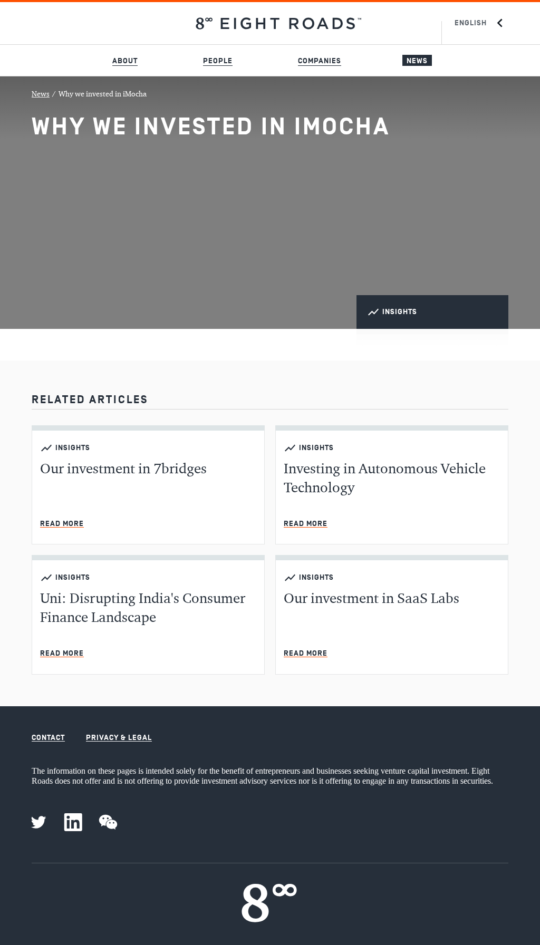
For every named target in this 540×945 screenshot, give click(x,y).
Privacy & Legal (119, 738)
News (417, 60)
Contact (48, 738)
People (218, 60)
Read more (62, 524)
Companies (319, 60)
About (125, 60)
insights (399, 311)
